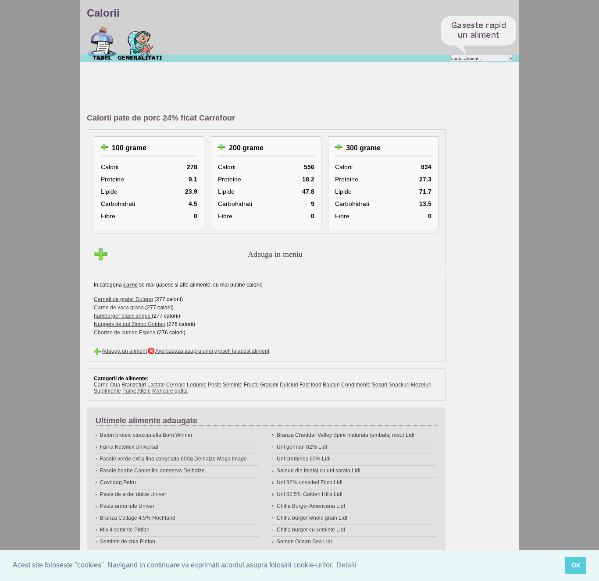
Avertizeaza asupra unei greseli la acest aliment (212, 351)
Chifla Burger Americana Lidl (311, 506)
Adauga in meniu (275, 254)
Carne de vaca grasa (119, 308)
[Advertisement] (246, 88)
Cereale (175, 385)
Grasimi (269, 385)
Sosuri (379, 385)
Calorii (102, 43)
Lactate (156, 385)
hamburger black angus (123, 316)
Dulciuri (289, 385)
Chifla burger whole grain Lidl (312, 518)
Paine (129, 391)
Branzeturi (133, 385)
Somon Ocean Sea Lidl (304, 541)
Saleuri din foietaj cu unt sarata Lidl (318, 471)
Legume (197, 385)
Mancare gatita (170, 391)
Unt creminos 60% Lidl (304, 459)
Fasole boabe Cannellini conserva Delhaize (152, 471)
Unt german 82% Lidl (302, 447)
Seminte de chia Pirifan (127, 541)
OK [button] (576, 565)
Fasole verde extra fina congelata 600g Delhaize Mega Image (173, 459)
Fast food (310, 385)
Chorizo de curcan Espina (125, 332)
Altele (144, 391)
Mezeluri (421, 385)
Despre (140, 43)
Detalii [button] (346, 565)
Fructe (251, 385)
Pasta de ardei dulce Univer (133, 494)
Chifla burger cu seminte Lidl (311, 530)
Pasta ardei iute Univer (127, 506)
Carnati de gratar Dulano (123, 299)
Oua (115, 385)
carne (130, 285)
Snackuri (399, 385)
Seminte (232, 385)
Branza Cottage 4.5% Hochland (137, 518)
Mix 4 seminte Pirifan (125, 530)
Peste (214, 385)
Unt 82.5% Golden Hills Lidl (309, 494)
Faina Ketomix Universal (129, 447)
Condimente (356, 385)
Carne (101, 385)
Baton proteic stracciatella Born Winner (146, 435)
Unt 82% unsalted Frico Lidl (309, 482)
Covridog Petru (118, 482)
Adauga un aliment (124, 351)
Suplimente (107, 391)
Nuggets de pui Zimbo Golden (129, 324)
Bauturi (331, 385)
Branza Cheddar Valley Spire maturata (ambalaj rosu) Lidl (345, 435)
